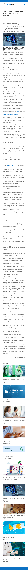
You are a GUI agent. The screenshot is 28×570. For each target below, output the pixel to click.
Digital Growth (11, 18)
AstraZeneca (10, 165)
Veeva (17, 111)
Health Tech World (20, 355)
